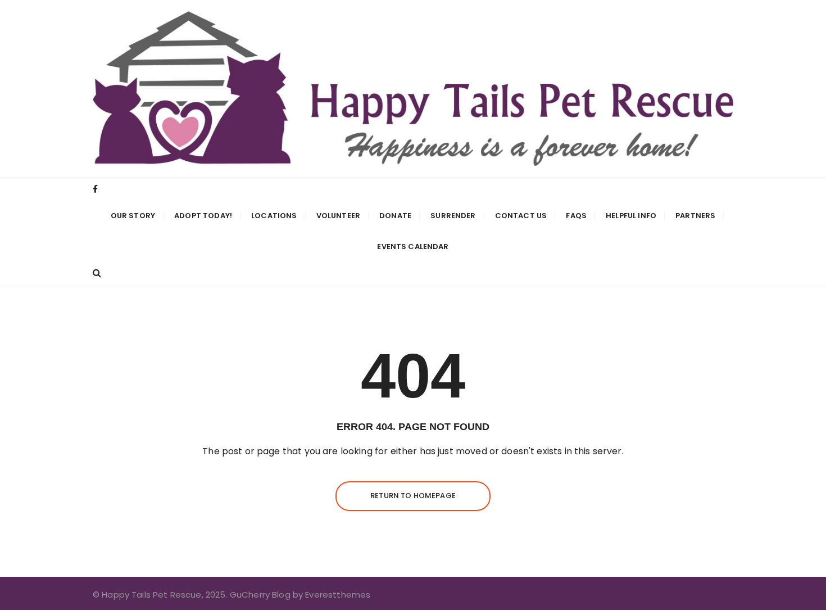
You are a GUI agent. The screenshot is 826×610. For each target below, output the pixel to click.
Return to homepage (413, 495)
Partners (695, 215)
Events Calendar (412, 246)
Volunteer (338, 215)
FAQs (576, 215)
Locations (274, 215)
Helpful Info (631, 215)
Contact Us (521, 215)
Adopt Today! (203, 215)
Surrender (452, 215)
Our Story (133, 215)
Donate (395, 215)
